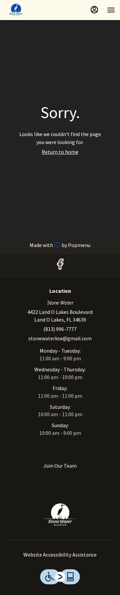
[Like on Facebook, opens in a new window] (60, 265)
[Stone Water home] (35, 10)
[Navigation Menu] (111, 10)
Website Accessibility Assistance (60, 554)
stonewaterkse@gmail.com (60, 338)
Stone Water (60, 515)
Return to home (60, 151)
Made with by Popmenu (47, 244)
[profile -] (94, 10)
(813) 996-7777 (60, 329)
